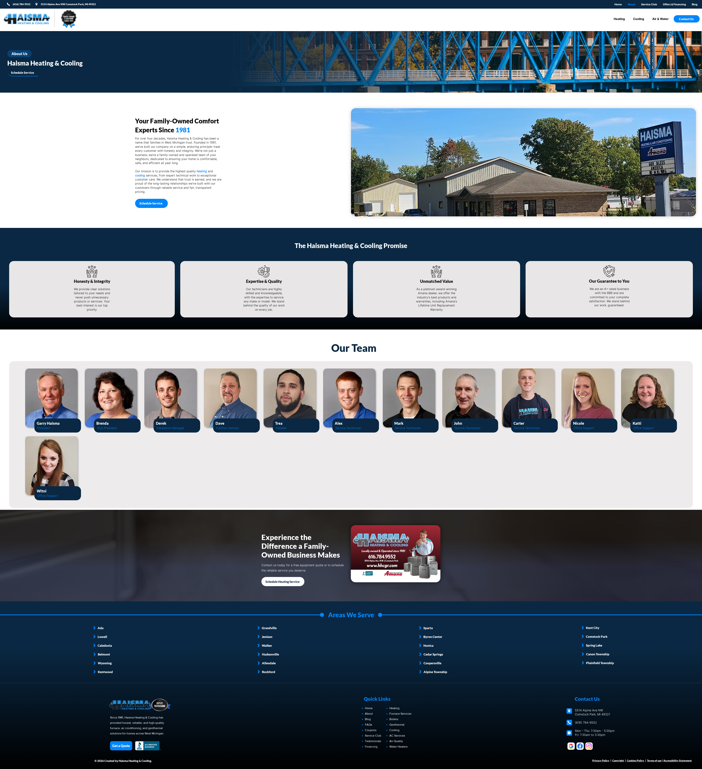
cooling (140, 175)
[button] (674, 4)
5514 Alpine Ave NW (53, 4)
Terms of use (654, 760)
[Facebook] (580, 746)
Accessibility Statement (677, 760)
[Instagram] (589, 746)
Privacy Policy (600, 760)
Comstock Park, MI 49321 (81, 4)
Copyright (618, 760)
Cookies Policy (636, 760)
